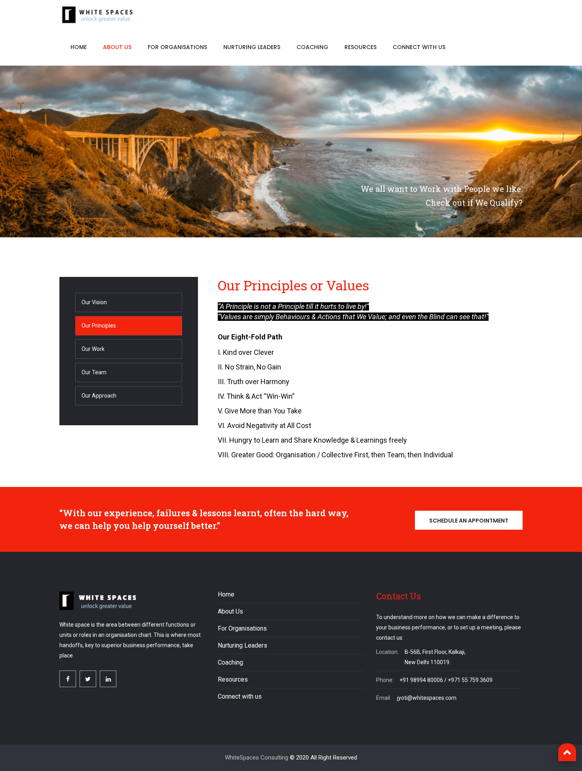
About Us (117, 47)
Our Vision (94, 302)
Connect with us (419, 47)
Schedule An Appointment (468, 521)
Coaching (312, 47)
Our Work (93, 349)
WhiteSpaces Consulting (256, 757)
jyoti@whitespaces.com (426, 698)
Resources (360, 47)
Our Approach (99, 395)
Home (78, 47)
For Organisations (177, 47)
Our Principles (99, 325)
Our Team (94, 372)
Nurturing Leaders (251, 47)
